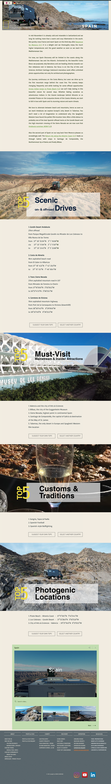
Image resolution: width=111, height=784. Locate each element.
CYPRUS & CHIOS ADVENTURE (99, 748)
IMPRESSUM (8, 759)
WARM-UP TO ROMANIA (97, 741)
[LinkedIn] (93, 775)
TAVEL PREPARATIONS (97, 739)
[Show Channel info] (94, 647)
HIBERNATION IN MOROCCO (98, 743)
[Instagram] (76, 775)
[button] (28, 741)
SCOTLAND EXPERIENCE (97, 745)
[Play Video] (28, 714)
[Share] (89, 647)
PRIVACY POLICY (16, 759)
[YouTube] (84, 775)
